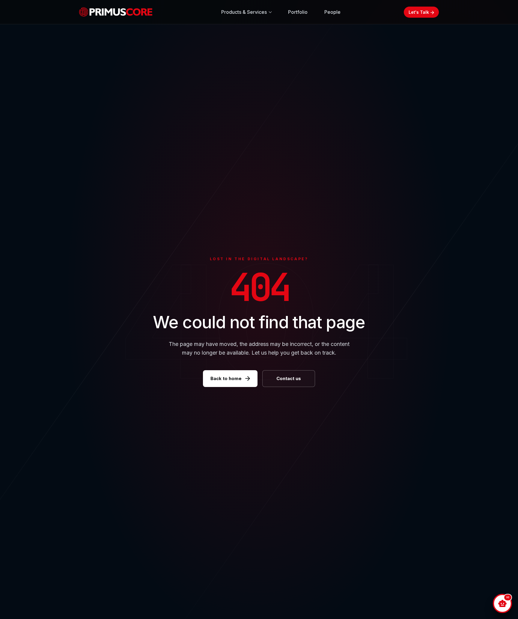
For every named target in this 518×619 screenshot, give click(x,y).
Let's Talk (419, 12)
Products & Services (244, 12)
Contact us (288, 378)
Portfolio (298, 12)
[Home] (118, 11)
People (332, 12)
